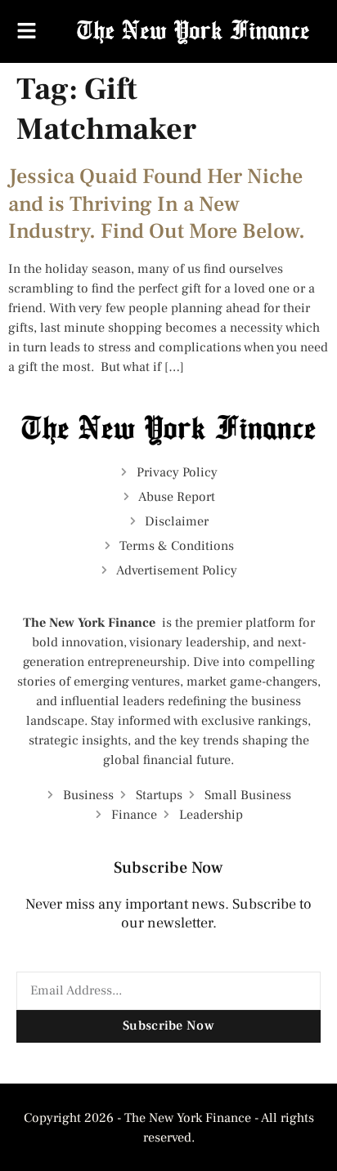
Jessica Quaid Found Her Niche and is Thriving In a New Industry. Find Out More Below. (156, 204)
